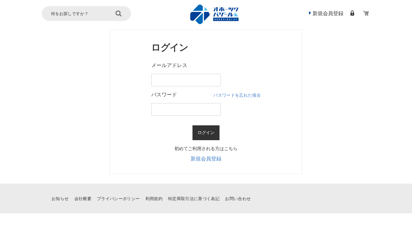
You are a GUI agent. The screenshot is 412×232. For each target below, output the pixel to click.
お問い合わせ (238, 198)
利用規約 (154, 198)
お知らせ (60, 198)
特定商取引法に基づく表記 (194, 198)
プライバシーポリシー (118, 198)
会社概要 (82, 198)
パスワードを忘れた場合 (237, 95)
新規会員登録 (328, 13)
